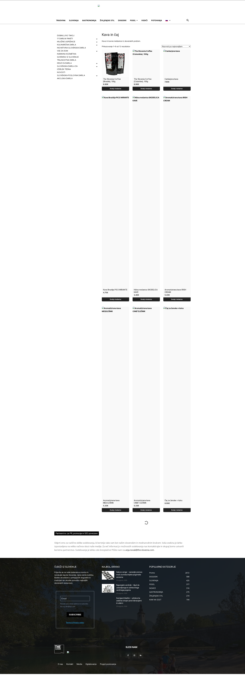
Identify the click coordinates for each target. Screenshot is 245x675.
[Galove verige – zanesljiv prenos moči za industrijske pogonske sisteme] (108, 575)
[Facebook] (128, 655)
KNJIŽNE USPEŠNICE (66, 41)
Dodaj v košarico (115, 89)
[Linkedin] (140, 655)
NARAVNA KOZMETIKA (66, 54)
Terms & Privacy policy (75, 622)
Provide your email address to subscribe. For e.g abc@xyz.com (74, 605)
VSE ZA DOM (62, 51)
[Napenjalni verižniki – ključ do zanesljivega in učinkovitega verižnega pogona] (108, 588)
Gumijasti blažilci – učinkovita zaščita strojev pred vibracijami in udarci (129, 600)
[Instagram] (134, 655)
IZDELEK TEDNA (64, 69)
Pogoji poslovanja (108, 664)
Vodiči (144, 20)
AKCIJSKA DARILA (64, 78)
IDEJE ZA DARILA (64, 63)
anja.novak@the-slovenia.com (139, 550)
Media (79, 664)
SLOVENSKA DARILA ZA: (67, 66)
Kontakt (69, 664)
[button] (188, 20)
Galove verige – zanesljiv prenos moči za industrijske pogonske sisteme (129, 574)
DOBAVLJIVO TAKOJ (65, 35)
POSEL (133, 20)
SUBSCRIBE (75, 615)
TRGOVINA (60, 20)
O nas (60, 664)
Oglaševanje (91, 664)
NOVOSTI (61, 72)
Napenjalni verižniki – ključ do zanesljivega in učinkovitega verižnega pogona (127, 587)
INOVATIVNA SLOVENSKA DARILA (71, 48)
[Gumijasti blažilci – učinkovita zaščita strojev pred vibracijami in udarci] (108, 601)
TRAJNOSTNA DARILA (66, 60)
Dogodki (122, 20)
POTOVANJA (156, 20)
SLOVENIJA (74, 20)
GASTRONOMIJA (89, 20)
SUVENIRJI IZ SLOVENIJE (68, 57)
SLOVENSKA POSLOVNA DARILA (71, 75)
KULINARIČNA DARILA (66, 45)
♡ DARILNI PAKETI (65, 38)
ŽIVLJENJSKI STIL (107, 20)
